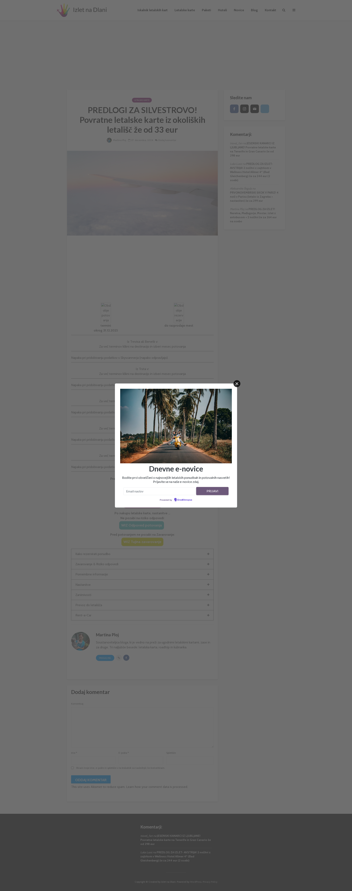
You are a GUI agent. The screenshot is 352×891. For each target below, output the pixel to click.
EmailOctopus (184, 500)
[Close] (236, 383)
